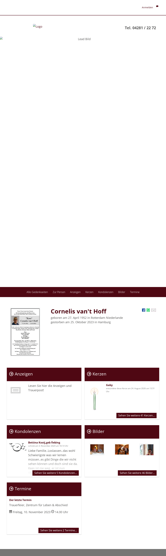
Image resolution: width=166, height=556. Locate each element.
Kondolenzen (105, 292)
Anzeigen (75, 292)
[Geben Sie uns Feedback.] (157, 7)
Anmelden (147, 7)
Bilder (121, 292)
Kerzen (89, 292)
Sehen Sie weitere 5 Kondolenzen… (55, 473)
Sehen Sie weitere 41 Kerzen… (136, 415)
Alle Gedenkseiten (37, 292)
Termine (135, 292)
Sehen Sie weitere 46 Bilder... (137, 473)
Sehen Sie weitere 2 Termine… (58, 530)
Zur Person (59, 292)
